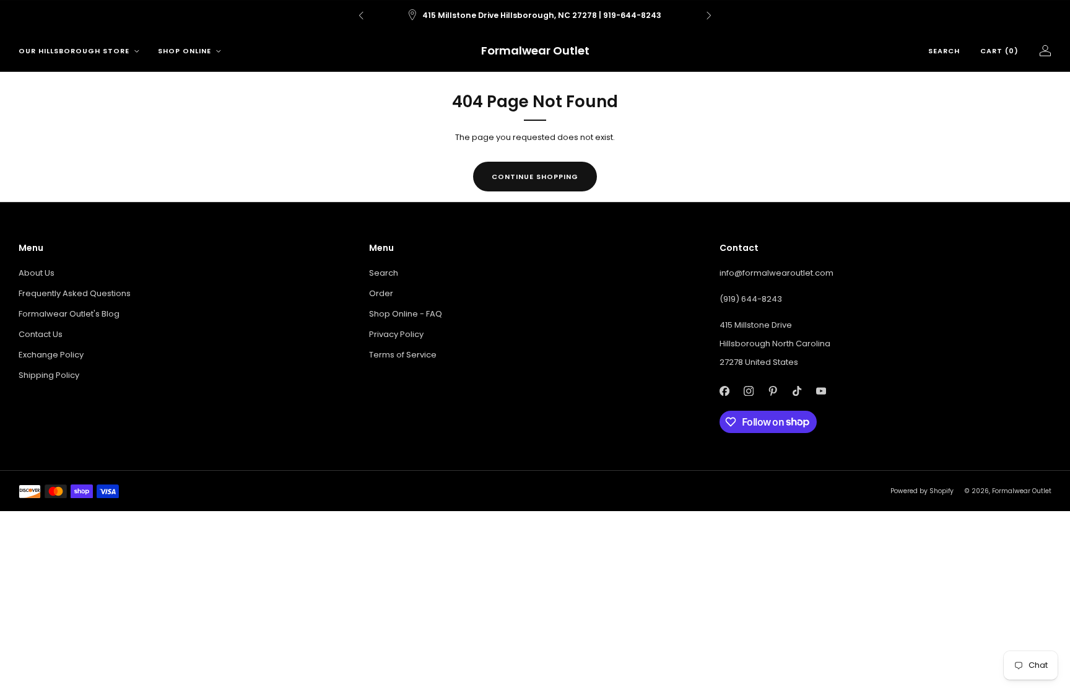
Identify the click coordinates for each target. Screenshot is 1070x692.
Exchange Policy (51, 355)
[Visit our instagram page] (748, 391)
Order (381, 293)
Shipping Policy (49, 375)
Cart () (999, 51)
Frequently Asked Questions (75, 293)
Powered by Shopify (922, 491)
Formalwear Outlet (535, 51)
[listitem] (535, 15)
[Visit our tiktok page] (797, 391)
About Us (36, 273)
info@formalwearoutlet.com (776, 273)
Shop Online (184, 51)
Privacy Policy (396, 334)
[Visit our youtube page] (821, 391)
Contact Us (41, 334)
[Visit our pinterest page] (772, 391)
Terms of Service (403, 355)
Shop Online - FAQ (405, 314)
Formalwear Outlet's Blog (69, 314)
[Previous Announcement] (361, 15)
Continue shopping (535, 177)
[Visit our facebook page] (724, 391)
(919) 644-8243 (751, 299)
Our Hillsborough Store (74, 51)
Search (944, 51)
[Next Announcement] (709, 15)
